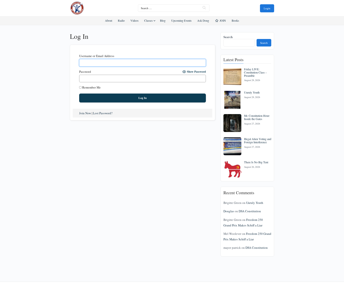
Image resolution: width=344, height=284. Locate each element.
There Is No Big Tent (256, 162)
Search (228, 37)
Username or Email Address (96, 56)
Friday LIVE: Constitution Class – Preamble (255, 72)
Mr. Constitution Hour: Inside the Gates (257, 117)
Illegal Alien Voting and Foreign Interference (257, 140)
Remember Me (91, 87)
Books (235, 20)
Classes (148, 20)
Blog (163, 20)
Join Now (85, 113)
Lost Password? (103, 113)
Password (85, 72)
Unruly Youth (252, 92)
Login (267, 8)
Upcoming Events (181, 20)
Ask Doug (203, 20)
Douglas (228, 211)
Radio (121, 20)
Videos (134, 20)
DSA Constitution (250, 211)
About (108, 20)
